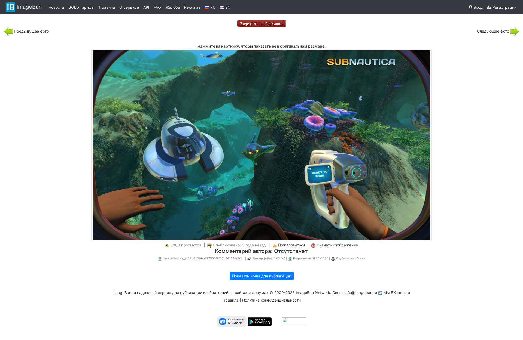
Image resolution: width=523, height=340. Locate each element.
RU (212, 7)
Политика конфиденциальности (271, 300)
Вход (477, 7)
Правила (107, 7)
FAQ (157, 7)
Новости (56, 7)
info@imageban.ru (361, 292)
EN (227, 7)
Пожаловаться (291, 245)
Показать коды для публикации (261, 276)
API (146, 7)
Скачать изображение (337, 245)
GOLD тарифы (81, 7)
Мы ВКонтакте (397, 292)
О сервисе (129, 7)
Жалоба (172, 7)
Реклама (192, 7)
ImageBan (29, 7)
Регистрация (503, 7)
